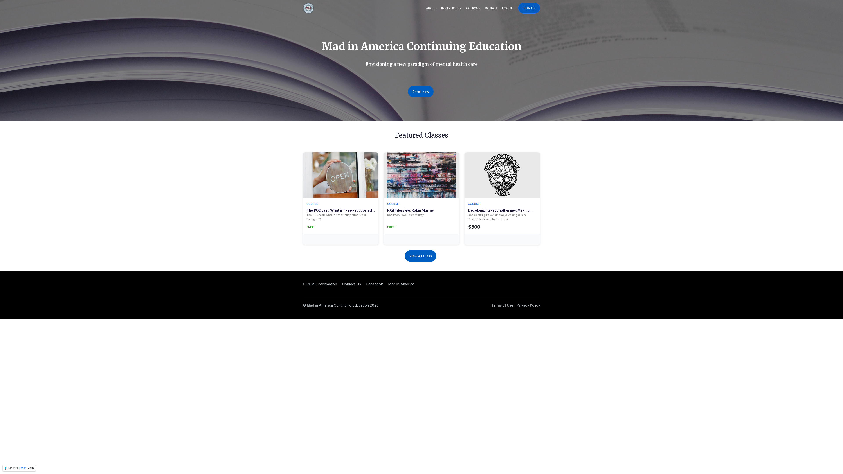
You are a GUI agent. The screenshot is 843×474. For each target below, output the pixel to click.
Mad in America (401, 284)
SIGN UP (529, 8)
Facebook (374, 284)
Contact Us (351, 284)
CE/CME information (320, 284)
